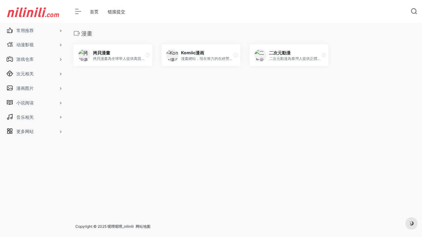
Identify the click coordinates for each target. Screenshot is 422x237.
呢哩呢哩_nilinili (121, 226)
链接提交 (116, 11)
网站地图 (143, 226)
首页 (94, 11)
